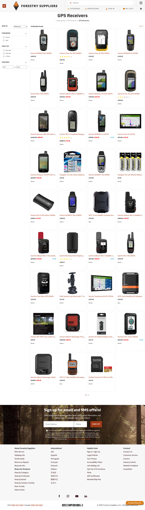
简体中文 (54, 476)
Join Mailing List (93, 466)
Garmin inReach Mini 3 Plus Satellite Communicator (52, 256)
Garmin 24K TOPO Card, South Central (47, 337)
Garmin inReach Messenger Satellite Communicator (52, 377)
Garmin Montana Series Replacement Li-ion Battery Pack (83, 256)
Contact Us (127, 452)
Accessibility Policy (94, 462)
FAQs (89, 472)
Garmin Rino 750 (126, 256)
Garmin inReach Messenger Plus (74, 337)
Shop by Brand (20, 479)
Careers (126, 459)
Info (52, 452)
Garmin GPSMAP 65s (41, 53)
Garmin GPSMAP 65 (128, 53)
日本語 (53, 472)
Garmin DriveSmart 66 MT (101, 296)
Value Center (19, 490)
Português (55, 459)
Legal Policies (92, 455)
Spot (90, 222)
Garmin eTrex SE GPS (99, 53)
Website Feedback (130, 466)
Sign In (111, 9)
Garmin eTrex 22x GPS (70, 53)
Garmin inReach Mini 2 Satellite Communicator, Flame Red (83, 94)
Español (54, 455)
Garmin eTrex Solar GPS (42, 296)
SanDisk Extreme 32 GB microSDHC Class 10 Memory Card (112, 377)
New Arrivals (19, 486)
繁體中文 (54, 479)
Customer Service (130, 455)
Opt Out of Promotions (96, 469)
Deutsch (54, 466)
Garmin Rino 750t (40, 94)
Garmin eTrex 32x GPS (128, 94)
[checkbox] (3, 37)
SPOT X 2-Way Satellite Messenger (75, 377)
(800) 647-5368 (17, 505)
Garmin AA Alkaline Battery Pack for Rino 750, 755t (110, 337)
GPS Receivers (73, 16)
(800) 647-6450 (37, 505)
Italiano (54, 469)
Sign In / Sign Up (93, 452)
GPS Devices (71, 21)
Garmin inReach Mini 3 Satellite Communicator (108, 256)
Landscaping (60, 21)
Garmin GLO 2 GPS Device (43, 215)
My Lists (129, 9)
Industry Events (129, 462)
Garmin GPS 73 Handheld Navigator (75, 134)
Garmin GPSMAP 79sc (71, 215)
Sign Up (96, 424)
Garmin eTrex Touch (128, 337)
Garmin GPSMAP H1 (99, 134)
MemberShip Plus (94, 479)
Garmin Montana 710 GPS (101, 94)
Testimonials (19, 459)
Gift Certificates (93, 476)
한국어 (53, 483)
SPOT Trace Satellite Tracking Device (105, 215)
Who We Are (19, 452)
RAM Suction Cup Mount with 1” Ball (75, 296)
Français (54, 462)
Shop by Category (21, 472)
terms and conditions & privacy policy (78, 439)
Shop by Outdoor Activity (24, 483)
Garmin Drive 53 (126, 134)
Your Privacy (92, 459)
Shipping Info (19, 455)
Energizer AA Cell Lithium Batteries (74, 175)
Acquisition (127, 469)
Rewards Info (19, 466)
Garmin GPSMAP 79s (99, 175)
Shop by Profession (22, 476)
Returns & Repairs (21, 462)
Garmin (33, 60)
